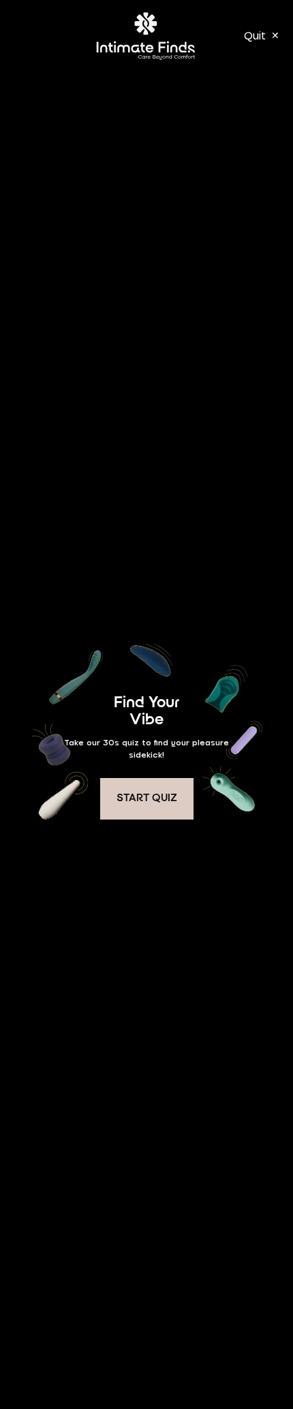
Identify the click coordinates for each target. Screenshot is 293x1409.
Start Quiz (147, 798)
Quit (261, 35)
